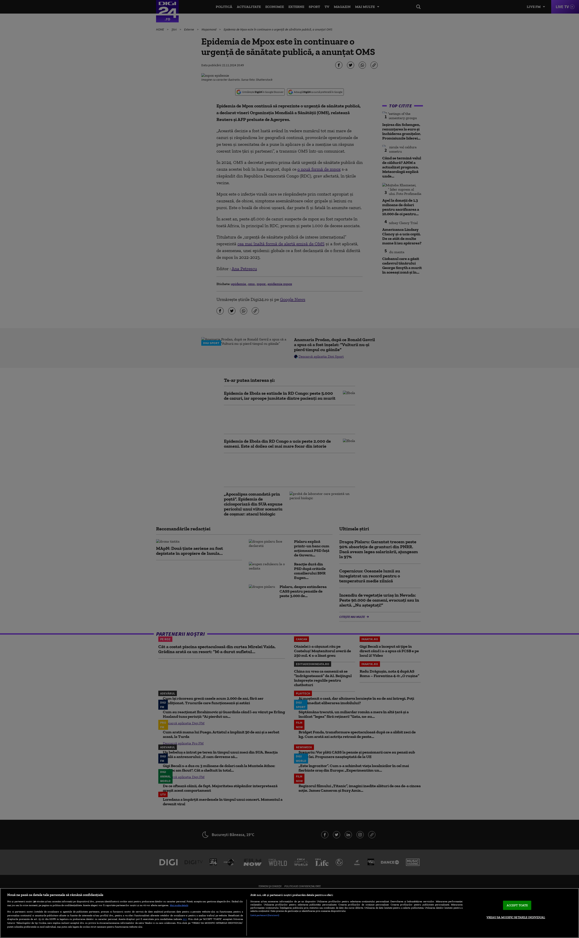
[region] (289, 913)
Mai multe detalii (179, 905)
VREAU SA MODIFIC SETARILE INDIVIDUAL (515, 917)
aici (185, 919)
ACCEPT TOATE (517, 905)
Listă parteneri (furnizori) (264, 915)
